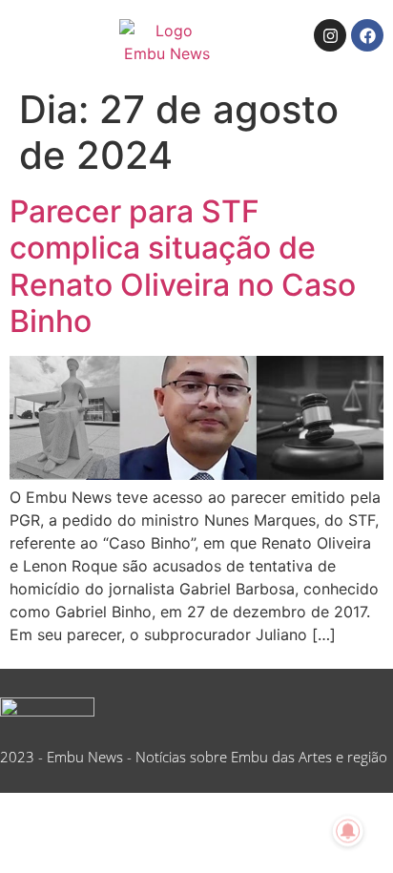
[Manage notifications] (348, 831)
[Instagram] (330, 35)
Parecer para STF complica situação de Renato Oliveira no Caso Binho (183, 266)
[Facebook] (367, 35)
